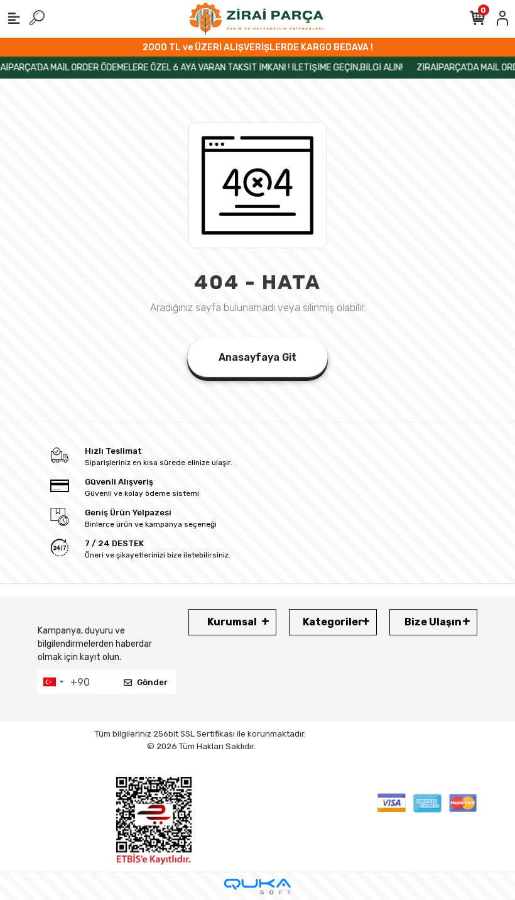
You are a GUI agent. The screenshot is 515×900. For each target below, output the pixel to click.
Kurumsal (232, 622)
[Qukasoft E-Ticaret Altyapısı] (257, 886)
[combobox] (52, 682)
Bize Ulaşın (433, 622)
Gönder (152, 682)
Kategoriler (333, 622)
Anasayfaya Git (257, 357)
